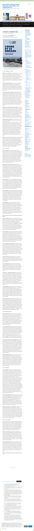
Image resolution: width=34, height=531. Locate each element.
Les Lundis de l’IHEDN (5, 24)
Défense (27, 116)
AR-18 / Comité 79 (28, 85)
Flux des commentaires (28, 155)
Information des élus (28, 63)
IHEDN (14, 22)
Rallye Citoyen (28, 134)
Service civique (28, 139)
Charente (26, 104)
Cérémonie (27, 61)
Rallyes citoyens (28, 66)
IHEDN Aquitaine (28, 33)
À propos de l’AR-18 (5, 22)
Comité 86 (26, 113)
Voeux (26, 150)
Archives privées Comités (26, 24)
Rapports (27, 89)
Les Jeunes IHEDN (28, 34)
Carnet (27, 103)
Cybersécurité (27, 115)
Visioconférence (27, 149)
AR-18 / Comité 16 (28, 82)
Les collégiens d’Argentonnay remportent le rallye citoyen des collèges (28, 55)
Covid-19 (27, 114)
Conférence (27, 71)
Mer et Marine (27, 38)
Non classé (26, 93)
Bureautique (27, 97)
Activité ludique (28, 70)
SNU (27, 77)
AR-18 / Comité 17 (28, 84)
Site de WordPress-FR (28, 156)
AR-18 (26, 102)
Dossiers (26, 22)
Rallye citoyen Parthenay (28, 51)
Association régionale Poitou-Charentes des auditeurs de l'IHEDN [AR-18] (11, 5)
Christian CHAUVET (10, 33)
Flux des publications (28, 154)
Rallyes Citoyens (27, 94)
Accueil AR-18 (10, 22)
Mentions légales (20, 26)
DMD (30, 115)
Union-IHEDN (18, 22)
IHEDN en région (28, 88)
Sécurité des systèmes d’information (7, 26)
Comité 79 (26, 112)
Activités (22, 22)
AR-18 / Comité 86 (28, 87)
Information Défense (28, 79)
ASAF (26, 37)
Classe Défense (28, 62)
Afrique (27, 101)
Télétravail (26, 145)
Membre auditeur (27, 92)
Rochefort (27, 135)
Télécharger (19, 481)
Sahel (26, 138)
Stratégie (26, 140)
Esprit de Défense (28, 117)
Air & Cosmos (27, 43)
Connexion (26, 153)
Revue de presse (15, 26)
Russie (27, 136)
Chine (27, 105)
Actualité (26, 69)
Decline (26, 526)
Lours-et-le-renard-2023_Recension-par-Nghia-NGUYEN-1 (9, 481)
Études (29, 22)
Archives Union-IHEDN (12, 24)
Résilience (27, 137)
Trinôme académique (28, 67)
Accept (30, 526)
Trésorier (27, 144)
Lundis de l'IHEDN (27, 91)
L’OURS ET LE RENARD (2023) (10, 32)
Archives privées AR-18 (19, 24)
